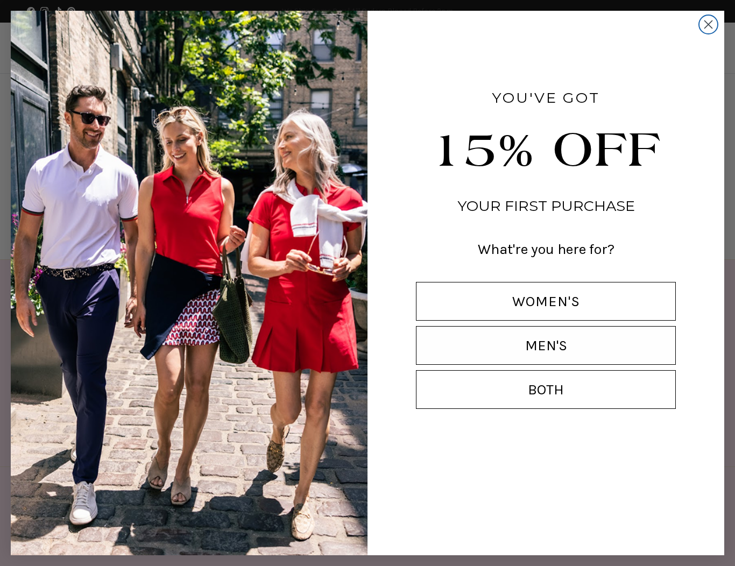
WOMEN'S (546, 301)
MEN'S (546, 345)
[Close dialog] (708, 24)
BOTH (546, 389)
